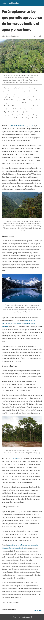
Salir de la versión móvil (22, 617)
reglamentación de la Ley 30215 (22, 125)
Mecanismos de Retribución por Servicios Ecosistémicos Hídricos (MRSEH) (18, 323)
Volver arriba (38, 610)
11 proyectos (15, 458)
